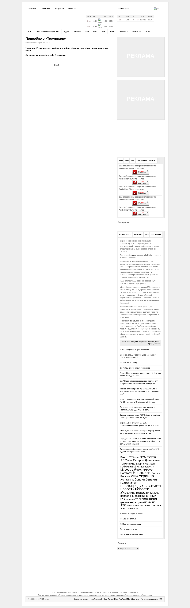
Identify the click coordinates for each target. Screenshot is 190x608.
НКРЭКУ (148, 469)
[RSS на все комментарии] (162, 20)
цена (153, 499)
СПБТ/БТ (152, 160)
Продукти (59, 9)
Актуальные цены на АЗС (151, 599)
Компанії (151, 341)
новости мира (147, 492)
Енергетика (143, 341)
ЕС (134, 463)
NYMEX (145, 457)
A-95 (121, 160)
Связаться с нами (80, 599)
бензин (140, 479)
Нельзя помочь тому (128, 363)
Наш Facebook (96, 599)
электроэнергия (129, 508)
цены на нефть (135, 505)
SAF (103, 31)
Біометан (136, 31)
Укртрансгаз (127, 479)
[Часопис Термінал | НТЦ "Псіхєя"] (53, 19)
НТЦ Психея (44, 599)
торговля (142, 499)
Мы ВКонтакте (133, 599)
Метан (157, 341)
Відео (66, 31)
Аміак (112, 31)
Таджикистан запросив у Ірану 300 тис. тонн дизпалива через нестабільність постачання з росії (139, 391)
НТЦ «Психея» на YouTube (108, 8)
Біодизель (123, 31)
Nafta (136, 457)
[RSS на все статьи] (157, 20)
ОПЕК (148, 473)
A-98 (127, 160)
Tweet (56, 65)
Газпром (138, 460)
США (134, 476)
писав (132, 321)
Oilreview (77, 31)
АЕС (30, 31)
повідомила (131, 255)
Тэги (147, 234)
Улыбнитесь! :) (125, 234)
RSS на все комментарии (130, 524)
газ (122, 482)
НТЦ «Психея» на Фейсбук (99, 8)
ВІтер (147, 31)
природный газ (129, 495)
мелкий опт (131, 482)
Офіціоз (150, 344)
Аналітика (45, 9)
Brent (123, 457)
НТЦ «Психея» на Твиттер (104, 8)
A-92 (132, 160)
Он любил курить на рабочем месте (135, 368)
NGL (95, 31)
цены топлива (152, 505)
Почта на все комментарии (131, 534)
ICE (130, 457)
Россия (156, 473)
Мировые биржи (131, 469)
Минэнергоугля (145, 466)
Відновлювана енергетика (47, 31)
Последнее (138, 234)
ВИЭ (130, 460)
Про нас (72, 9)
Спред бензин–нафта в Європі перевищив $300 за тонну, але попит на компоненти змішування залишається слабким (140, 441)
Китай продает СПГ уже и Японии (134, 350)
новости (127, 489)
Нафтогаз (126, 473)
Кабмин (125, 466)
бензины (151, 479)
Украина (146, 476)
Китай (133, 466)
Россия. (125, 476)
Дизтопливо (142, 160)
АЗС (123, 460)
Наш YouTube (120, 599)
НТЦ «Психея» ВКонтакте (113, 8)
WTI (153, 457)
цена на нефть (128, 502)
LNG (87, 31)
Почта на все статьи (128, 529)
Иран (152, 463)
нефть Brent (154, 486)
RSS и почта (156, 234)
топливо (130, 499)
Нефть (138, 473)
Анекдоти (134, 341)
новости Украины (134, 491)
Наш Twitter (108, 599)
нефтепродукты (133, 486)
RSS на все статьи (128, 519)
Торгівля (157, 344)
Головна (32, 9)
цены (140, 502)
